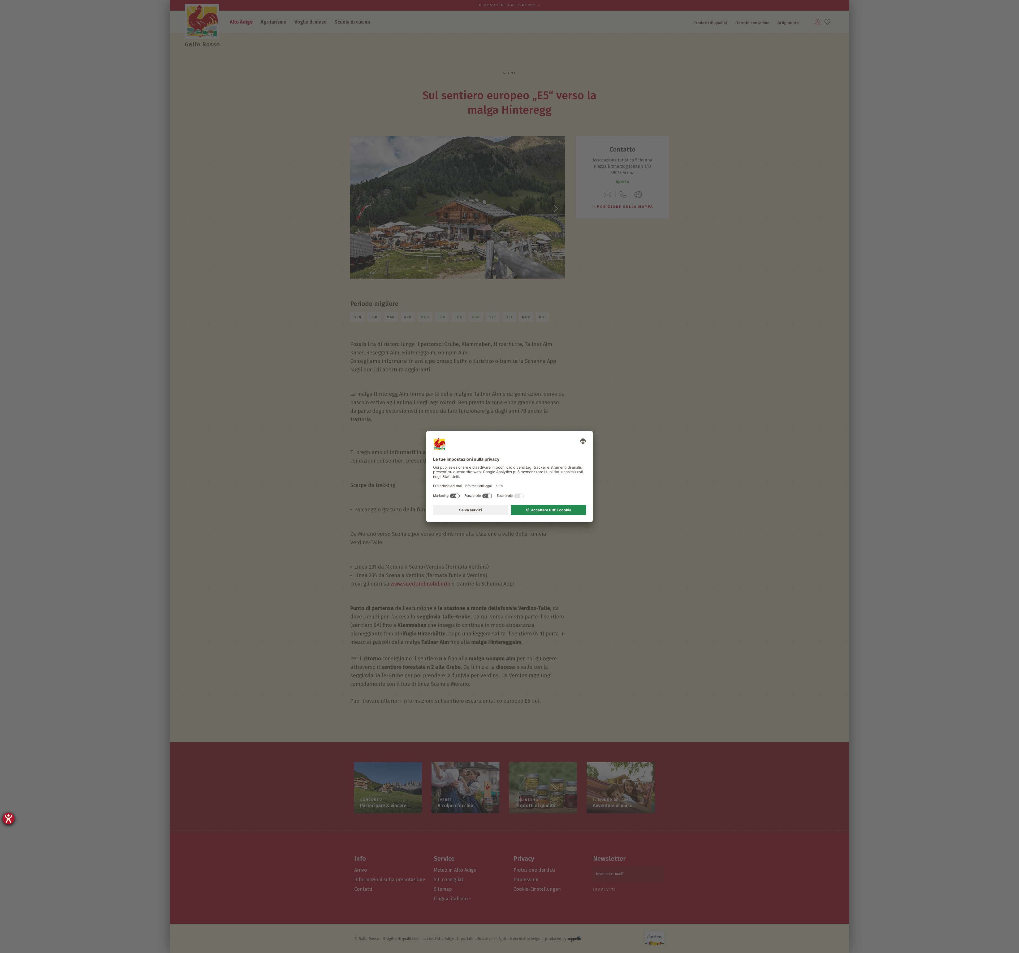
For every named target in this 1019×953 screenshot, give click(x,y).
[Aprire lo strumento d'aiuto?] (8, 818)
